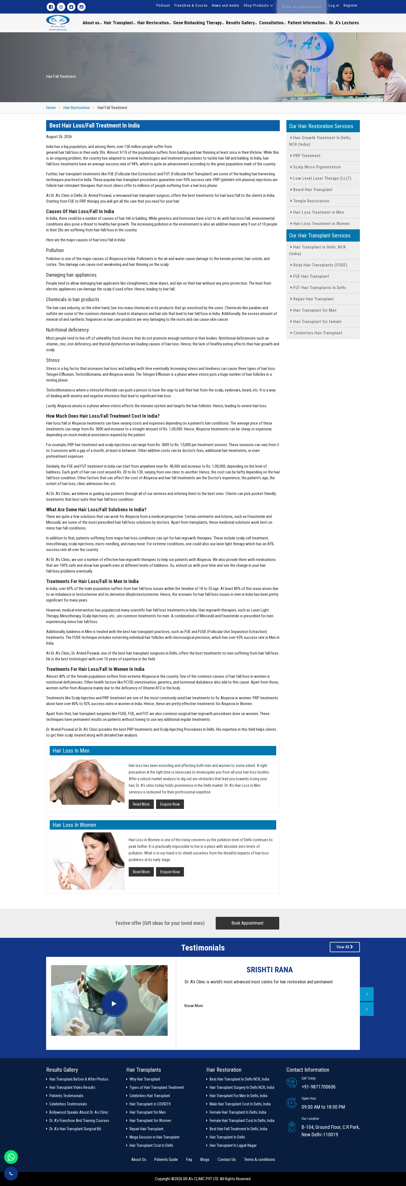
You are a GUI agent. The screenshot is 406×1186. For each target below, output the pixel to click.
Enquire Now (170, 804)
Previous (367, 994)
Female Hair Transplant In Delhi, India (238, 1112)
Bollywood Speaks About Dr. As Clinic (78, 1112)
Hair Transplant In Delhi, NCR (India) (317, 250)
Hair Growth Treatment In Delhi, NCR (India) (320, 141)
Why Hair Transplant (145, 1079)
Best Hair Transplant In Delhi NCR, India (239, 1079)
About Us (138, 1159)
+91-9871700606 (319, 1087)
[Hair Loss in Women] (87, 861)
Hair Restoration (153, 22)
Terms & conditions (259, 1159)
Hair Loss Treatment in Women (321, 223)
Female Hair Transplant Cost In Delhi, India (242, 1120)
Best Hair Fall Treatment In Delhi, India (238, 1129)
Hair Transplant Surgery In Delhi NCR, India (242, 1087)
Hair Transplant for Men (314, 310)
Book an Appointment (301, 7)
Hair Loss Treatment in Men (318, 212)
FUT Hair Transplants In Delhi (319, 287)
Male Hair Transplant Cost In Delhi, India (240, 1104)
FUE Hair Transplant (310, 276)
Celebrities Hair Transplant (317, 332)
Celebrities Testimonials (68, 1104)
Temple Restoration (310, 200)
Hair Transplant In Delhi (227, 1137)
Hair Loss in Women (74, 825)
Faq (189, 1159)
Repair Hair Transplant (313, 298)
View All (343, 946)
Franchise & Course (191, 5)
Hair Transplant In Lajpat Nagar (233, 1145)
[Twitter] (71, 7)
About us (91, 22)
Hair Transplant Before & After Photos (78, 1079)
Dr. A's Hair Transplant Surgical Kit (75, 1129)
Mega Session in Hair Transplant (155, 1137)
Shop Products (256, 5)
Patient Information (306, 22)
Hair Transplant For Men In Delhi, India (238, 1096)
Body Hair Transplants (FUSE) (319, 265)
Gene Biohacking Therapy (197, 22)
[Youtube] (81, 7)
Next (367, 1009)
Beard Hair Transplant (312, 189)
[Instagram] (61, 7)
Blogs (204, 1159)
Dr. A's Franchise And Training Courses (79, 1120)
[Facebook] (51, 7)
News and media (225, 5)
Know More (193, 1018)
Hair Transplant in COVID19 (150, 1104)
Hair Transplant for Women (150, 1120)
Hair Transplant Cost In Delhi (151, 1145)
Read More (141, 804)
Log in (334, 5)
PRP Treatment (306, 155)
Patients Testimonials (66, 1096)
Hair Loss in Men (70, 750)
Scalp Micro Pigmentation (316, 167)
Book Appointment (247, 923)
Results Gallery (240, 22)
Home (51, 107)
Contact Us (227, 1159)
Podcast (163, 5)
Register (351, 5)
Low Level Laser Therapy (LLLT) (322, 178)
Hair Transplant (118, 22)
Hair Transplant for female (317, 321)
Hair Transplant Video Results (72, 1087)
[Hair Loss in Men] (87, 781)
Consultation (271, 22)
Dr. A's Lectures (344, 22)
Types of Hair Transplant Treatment (157, 1087)
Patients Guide (166, 1159)
